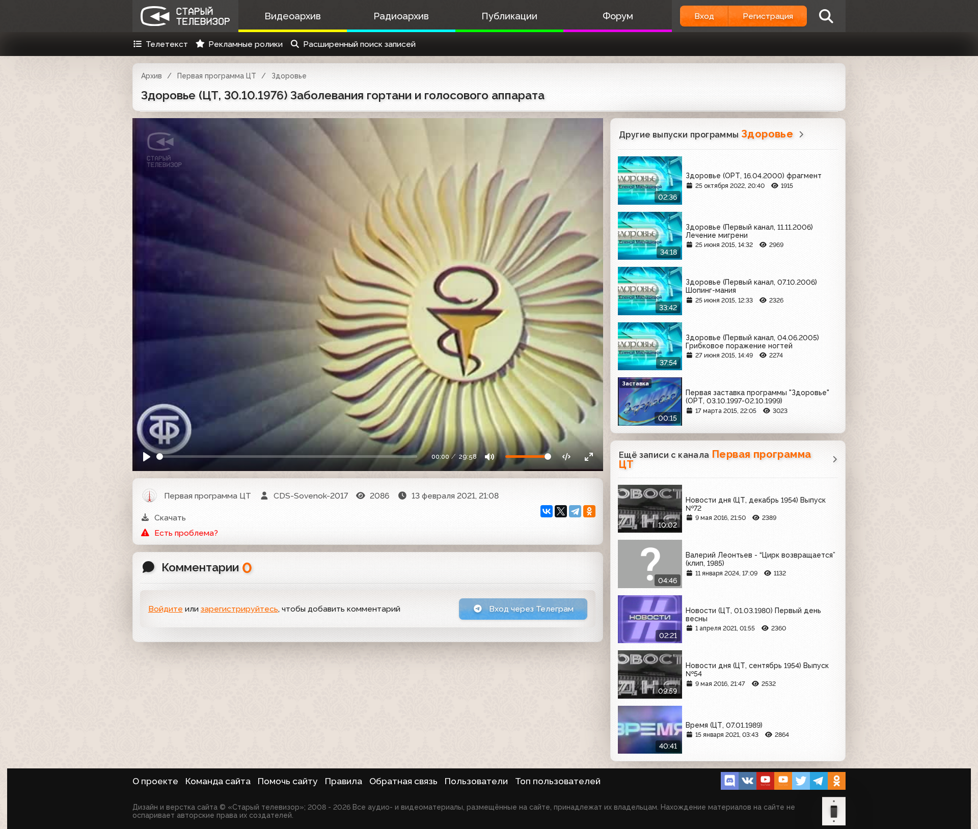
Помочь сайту (288, 781)
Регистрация (768, 16)
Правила (343, 781)
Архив (151, 76)
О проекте (155, 781)
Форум (618, 16)
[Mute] (489, 456)
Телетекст (167, 44)
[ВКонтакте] (546, 511)
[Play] (147, 456)
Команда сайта (218, 781)
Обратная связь (403, 781)
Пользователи (476, 781)
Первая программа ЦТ (216, 76)
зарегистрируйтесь (239, 609)
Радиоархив (401, 16)
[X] (561, 511)
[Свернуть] (588, 456)
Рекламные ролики (245, 44)
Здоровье (289, 76)
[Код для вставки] (566, 456)
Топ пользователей (558, 781)
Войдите (165, 609)
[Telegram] (575, 511)
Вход (704, 16)
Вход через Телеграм (530, 609)
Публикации (509, 16)
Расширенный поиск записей (359, 44)
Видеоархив (292, 16)
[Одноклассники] (589, 511)
